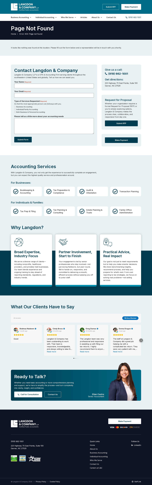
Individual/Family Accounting (27, 109)
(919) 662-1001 (17, 441)
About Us (96, 17)
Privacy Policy (41, 482)
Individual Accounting (45, 17)
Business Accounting (20, 17)
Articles (83, 17)
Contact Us (111, 17)
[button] (11, 340)
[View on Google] (16, 330)
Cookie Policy (55, 482)
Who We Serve (67, 17)
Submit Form (23, 139)
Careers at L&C (96, 468)
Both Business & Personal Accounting (30, 112)
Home (13, 34)
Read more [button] (51, 352)
